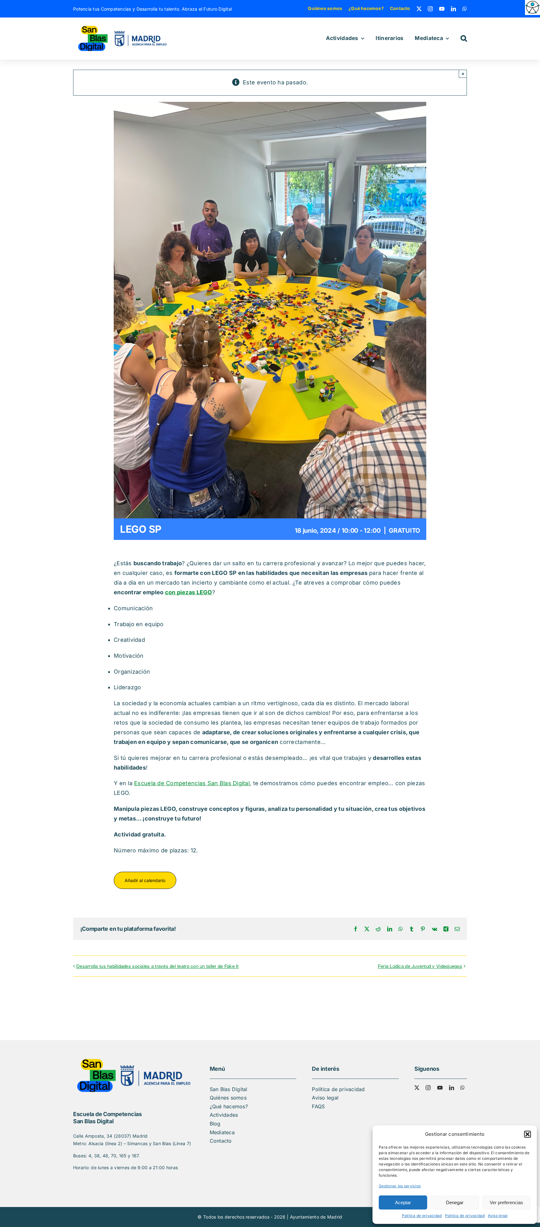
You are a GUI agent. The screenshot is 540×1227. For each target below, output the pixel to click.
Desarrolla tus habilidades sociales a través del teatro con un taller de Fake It (157, 966)
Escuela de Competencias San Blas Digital (192, 783)
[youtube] (442, 8)
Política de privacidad (422, 1215)
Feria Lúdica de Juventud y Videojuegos (420, 966)
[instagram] (430, 8)
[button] (527, 1134)
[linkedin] (453, 8)
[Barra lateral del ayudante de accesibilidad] (532, 7)
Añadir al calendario (145, 880)
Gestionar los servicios (400, 1186)
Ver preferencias (506, 1202)
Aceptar (403, 1202)
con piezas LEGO (188, 592)
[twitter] (419, 8)
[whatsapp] (464, 8)
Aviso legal (498, 1215)
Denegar (454, 1202)
